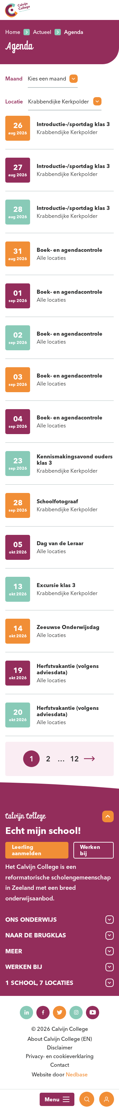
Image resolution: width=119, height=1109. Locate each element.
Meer (13, 951)
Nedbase (77, 1074)
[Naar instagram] (76, 1012)
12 (74, 758)
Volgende (89, 758)
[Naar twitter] (59, 1012)
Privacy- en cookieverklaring (60, 1056)
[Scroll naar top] (108, 816)
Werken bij (23, 967)
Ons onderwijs (31, 919)
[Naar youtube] (92, 1012)
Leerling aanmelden (26, 850)
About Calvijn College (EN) (59, 1038)
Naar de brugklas (35, 935)
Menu (52, 1099)
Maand (13, 78)
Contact (59, 1064)
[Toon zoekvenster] (86, 1099)
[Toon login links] (106, 1099)
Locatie (14, 101)
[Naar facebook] (43, 1012)
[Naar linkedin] (26, 1012)
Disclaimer (59, 1047)
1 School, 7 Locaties (39, 983)
